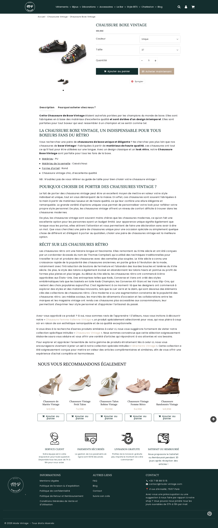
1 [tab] (63, 90)
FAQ (95, 480)
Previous (39, 394)
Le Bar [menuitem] (120, 6)
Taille (99, 49)
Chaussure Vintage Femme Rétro (138, 403)
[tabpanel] (63, 80)
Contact (97, 490)
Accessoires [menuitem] (106, 6)
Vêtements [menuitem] (62, 6)
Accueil (41, 16)
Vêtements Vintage (143, 346)
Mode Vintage (20, 523)
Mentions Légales (49, 480)
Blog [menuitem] (160, 6)
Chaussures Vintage (57, 16)
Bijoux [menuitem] (75, 6)
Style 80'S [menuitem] (132, 6)
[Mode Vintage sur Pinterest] (210, 514)
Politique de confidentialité (55, 490)
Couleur (101, 38)
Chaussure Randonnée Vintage (167, 403)
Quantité (101, 60)
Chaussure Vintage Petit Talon (80, 403)
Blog (95, 485)
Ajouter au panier (52, 417)
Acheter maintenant (158, 71)
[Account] (186, 7)
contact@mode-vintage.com (165, 484)
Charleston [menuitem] (147, 6)
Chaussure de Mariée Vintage (50, 403)
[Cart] (193, 7)
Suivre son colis (101, 496)
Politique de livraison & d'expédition (59, 485)
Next (178, 394)
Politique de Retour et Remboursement (61, 496)
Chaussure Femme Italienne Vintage (68, 319)
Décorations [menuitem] (89, 6)
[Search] (179, 7)
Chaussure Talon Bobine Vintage (109, 403)
